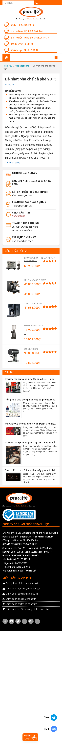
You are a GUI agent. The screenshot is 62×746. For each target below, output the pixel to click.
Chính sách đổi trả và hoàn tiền (21, 604)
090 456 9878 (30, 544)
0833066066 (29, 540)
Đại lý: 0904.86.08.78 (21, 43)
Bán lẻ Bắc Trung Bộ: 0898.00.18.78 (29, 37)
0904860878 (33, 555)
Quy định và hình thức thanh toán (22, 583)
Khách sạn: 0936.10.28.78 (24, 50)
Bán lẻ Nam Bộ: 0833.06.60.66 (26, 31)
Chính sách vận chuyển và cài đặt (22, 588)
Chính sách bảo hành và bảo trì (21, 593)
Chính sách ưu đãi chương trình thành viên (27, 609)
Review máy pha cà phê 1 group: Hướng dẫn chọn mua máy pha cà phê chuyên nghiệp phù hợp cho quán (32, 117)
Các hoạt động (22, 66)
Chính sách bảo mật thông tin (20, 599)
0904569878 (18, 216)
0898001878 (17, 555)
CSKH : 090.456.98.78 (22, 24)
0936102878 (9, 544)
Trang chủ (7, 66)
